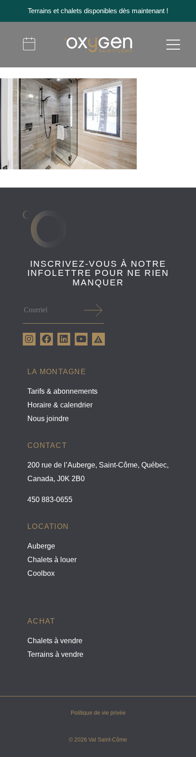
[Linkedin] (63, 339)
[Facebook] (46, 339)
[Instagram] (29, 339)
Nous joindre (48, 418)
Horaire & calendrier (60, 405)
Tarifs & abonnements (62, 391)
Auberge (41, 546)
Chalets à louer (52, 560)
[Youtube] (81, 339)
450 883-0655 (49, 499)
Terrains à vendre (55, 654)
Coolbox (41, 573)
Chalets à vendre (55, 641)
